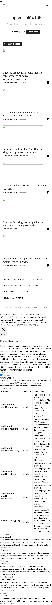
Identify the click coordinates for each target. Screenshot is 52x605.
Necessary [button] (4, 372)
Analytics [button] (4, 561)
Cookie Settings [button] (8, 325)
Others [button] (3, 593)
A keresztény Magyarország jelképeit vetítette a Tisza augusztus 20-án (23, 224)
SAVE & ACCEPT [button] (7, 603)
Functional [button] (4, 534)
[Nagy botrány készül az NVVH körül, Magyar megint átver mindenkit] (26, 135)
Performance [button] (5, 548)
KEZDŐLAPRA (33, 32)
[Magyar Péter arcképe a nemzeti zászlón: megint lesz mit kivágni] (26, 245)
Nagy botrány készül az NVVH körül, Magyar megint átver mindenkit (23, 150)
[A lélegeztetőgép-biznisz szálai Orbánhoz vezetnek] (26, 172)
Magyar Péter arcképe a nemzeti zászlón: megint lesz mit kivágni (25, 260)
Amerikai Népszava (10, 82)
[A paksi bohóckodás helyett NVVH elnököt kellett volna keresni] (26, 99)
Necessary (6, 375)
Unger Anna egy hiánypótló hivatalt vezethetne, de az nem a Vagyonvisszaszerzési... (22, 76)
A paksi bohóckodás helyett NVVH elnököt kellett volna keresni (22, 114)
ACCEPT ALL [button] (34, 325)
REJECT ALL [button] (21, 325)
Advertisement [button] (6, 577)
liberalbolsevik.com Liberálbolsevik (16, 155)
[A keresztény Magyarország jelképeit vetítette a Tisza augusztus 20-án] (26, 209)
